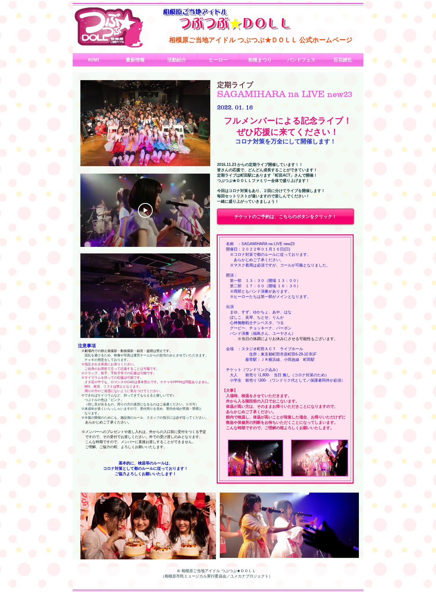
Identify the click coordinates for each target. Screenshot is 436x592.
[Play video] (145, 210)
